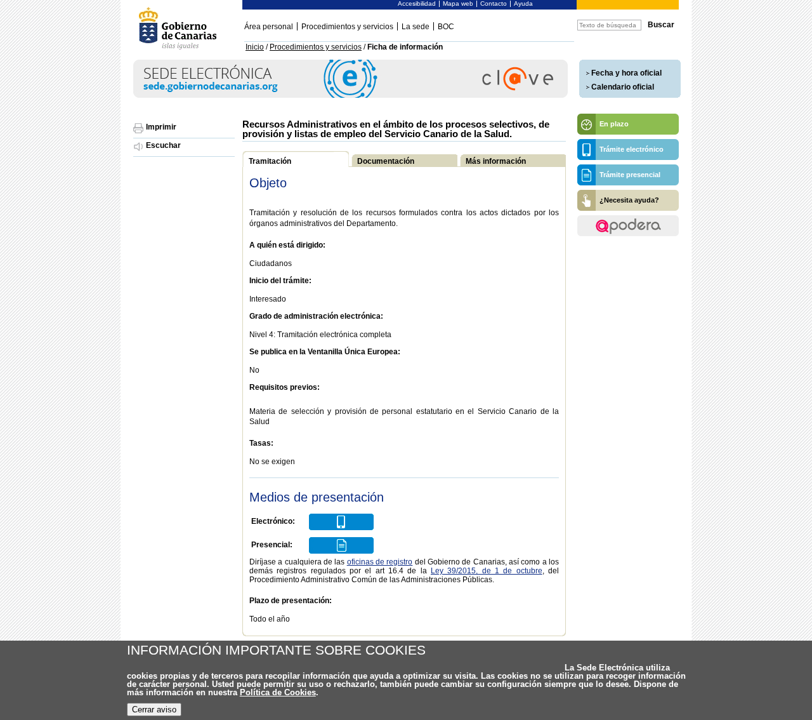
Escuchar (163, 145)
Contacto (493, 3)
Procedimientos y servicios (347, 26)
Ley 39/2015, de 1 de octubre (486, 570)
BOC (446, 26)
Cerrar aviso (154, 709)
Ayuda (523, 3)
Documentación (385, 161)
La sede (415, 26)
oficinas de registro (380, 561)
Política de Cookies (278, 692)
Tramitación (270, 161)
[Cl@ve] (350, 95)
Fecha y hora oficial (626, 73)
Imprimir (161, 127)
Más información (496, 161)
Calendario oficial (622, 87)
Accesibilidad (417, 3)
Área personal (268, 26)
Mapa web (458, 3)
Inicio (255, 47)
